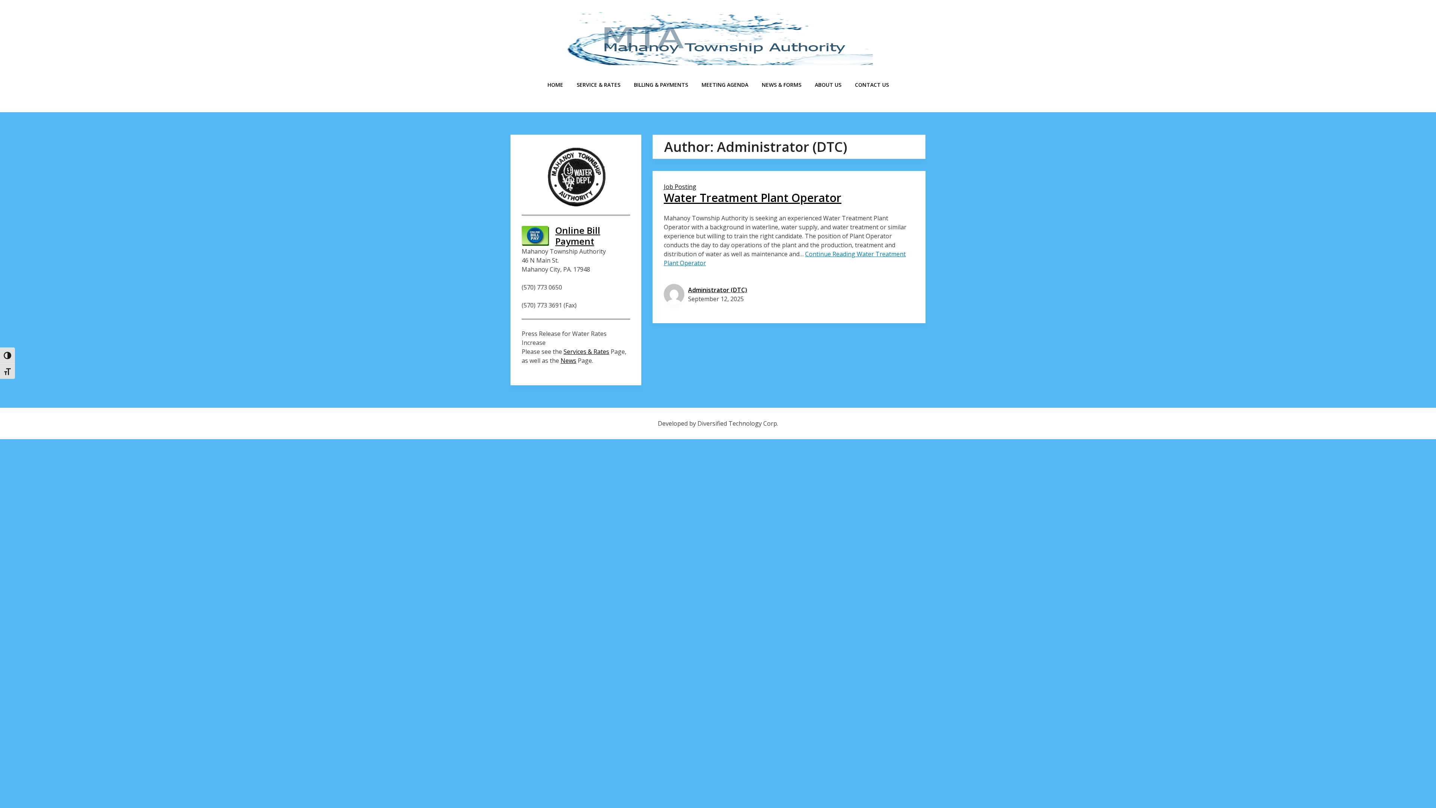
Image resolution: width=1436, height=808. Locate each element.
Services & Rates (586, 352)
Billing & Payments (661, 84)
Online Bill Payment (577, 235)
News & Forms (781, 84)
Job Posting (680, 187)
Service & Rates (598, 84)
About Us (828, 84)
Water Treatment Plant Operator (752, 197)
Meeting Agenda (725, 84)
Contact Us (872, 84)
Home (555, 84)
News (568, 360)
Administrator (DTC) (717, 290)
